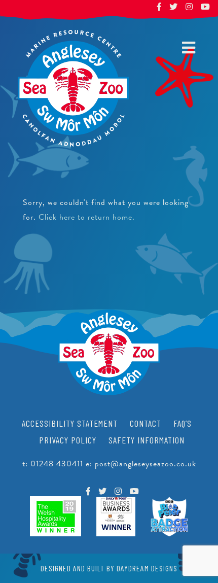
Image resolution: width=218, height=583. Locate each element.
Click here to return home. (87, 217)
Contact (145, 423)
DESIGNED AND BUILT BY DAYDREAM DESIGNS (109, 568)
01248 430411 (56, 464)
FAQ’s (182, 423)
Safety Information (146, 439)
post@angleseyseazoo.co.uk (145, 464)
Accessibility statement (70, 423)
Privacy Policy (67, 439)
